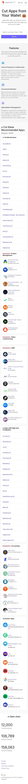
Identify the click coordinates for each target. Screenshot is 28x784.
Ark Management (13, 328)
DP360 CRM (11, 359)
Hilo (9, 375)
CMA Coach (11, 550)
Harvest (10, 305)
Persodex (10, 382)
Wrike (9, 298)
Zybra (9, 557)
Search (14, 36)
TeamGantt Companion (14, 275)
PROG (9, 312)
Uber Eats (11, 696)
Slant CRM (11, 396)
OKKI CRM (11, 403)
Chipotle (10, 688)
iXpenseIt (10, 601)
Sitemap (3, 763)
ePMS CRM (11, 410)
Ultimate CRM (12, 389)
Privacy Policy (5, 768)
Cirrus (9, 352)
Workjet (10, 268)
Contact (3, 761)
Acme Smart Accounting (15, 594)
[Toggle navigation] (26, 3)
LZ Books (10, 587)
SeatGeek (11, 671)
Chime (9, 635)
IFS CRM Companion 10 (15, 417)
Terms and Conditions (7, 766)
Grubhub (10, 662)
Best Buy (10, 705)
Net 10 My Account (13, 565)
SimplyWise (11, 580)
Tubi (9, 654)
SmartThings (11, 625)
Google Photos (12, 679)
